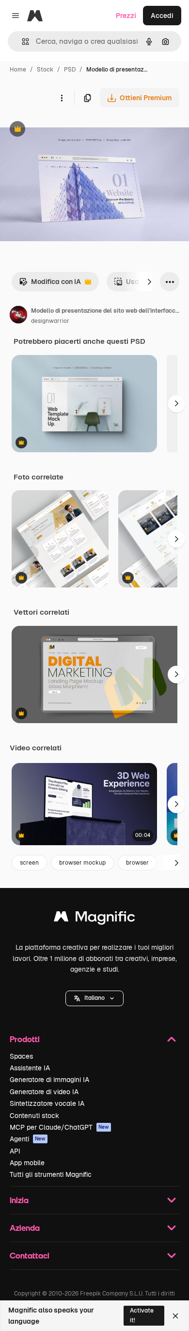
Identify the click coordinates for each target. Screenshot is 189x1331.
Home (18, 69)
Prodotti (25, 1039)
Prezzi (126, 15)
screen (29, 863)
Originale (63, 130)
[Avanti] (149, 281)
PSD (70, 69)
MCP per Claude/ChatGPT (59, 1127)
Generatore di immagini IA (49, 1079)
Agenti (28, 1139)
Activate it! (142, 1315)
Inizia (19, 1200)
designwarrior (50, 321)
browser (137, 863)
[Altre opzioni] (61, 97)
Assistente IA (30, 1068)
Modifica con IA (50, 284)
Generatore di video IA (44, 1091)
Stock (45, 69)
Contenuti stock (34, 1115)
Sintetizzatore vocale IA (47, 1103)
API (15, 1151)
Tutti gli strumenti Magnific (51, 1174)
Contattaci (29, 1255)
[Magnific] (94, 918)
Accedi (162, 15)
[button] (94, 998)
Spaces (21, 1056)
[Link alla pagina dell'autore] (18, 316)
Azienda (25, 1228)
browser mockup (82, 863)
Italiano (94, 998)
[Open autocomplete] (21, 41)
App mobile (27, 1162)
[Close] (175, 1316)
